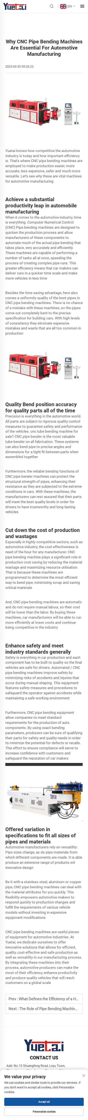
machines (51, 887)
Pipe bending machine (34, 227)
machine (48, 572)
